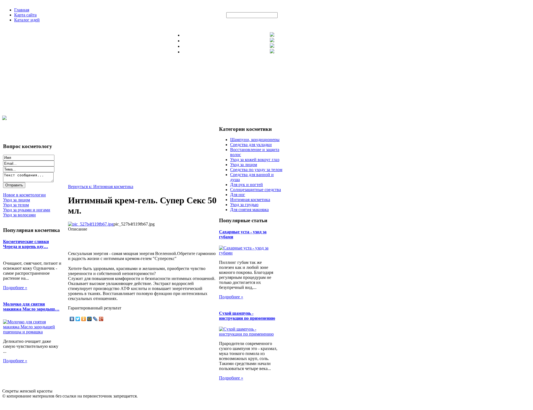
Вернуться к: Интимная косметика (100, 186)
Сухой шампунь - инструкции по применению (247, 316)
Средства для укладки (251, 144)
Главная (21, 10)
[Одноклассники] (84, 318)
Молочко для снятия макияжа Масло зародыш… (31, 306)
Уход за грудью (244, 204)
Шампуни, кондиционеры (255, 139)
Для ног (237, 194)
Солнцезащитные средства (255, 189)
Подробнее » (15, 287)
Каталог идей (27, 20)
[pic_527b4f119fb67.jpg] (91, 224)
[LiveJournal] (95, 318)
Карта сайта (25, 14)
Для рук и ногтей (246, 184)
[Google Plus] (101, 318)
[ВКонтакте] (72, 318)
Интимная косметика (250, 199)
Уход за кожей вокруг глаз (254, 159)
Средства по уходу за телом (256, 169)
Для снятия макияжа (249, 209)
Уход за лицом (243, 164)
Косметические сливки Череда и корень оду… (26, 244)
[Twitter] (78, 318)
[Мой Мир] (89, 318)
